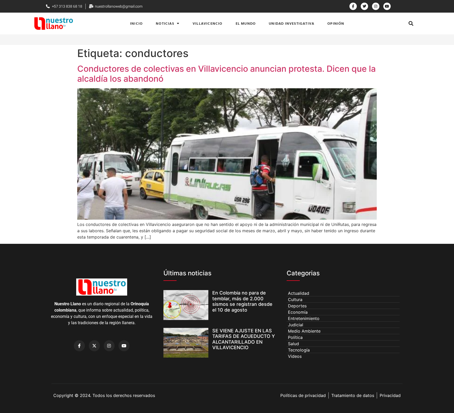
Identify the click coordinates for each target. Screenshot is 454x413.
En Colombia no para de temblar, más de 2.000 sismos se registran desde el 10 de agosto (242, 301)
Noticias (165, 23)
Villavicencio (208, 23)
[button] (410, 23)
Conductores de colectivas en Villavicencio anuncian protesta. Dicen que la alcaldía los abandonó (226, 74)
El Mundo (246, 23)
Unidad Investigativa (291, 23)
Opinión (335, 23)
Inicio (136, 23)
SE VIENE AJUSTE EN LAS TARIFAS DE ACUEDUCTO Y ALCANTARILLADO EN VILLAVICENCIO (243, 339)
